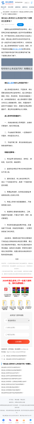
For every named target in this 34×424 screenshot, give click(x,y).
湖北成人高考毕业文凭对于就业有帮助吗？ (13, 384)
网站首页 (3, 7)
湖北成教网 (6, 12)
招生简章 (10, 7)
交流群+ (20, 24)
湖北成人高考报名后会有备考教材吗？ (16, 356)
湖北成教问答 (14, 12)
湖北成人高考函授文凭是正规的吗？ (11, 390)
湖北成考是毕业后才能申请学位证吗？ (11, 378)
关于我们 (11, 399)
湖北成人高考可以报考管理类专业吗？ (11, 376)
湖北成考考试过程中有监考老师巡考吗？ (12, 393)
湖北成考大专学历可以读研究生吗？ (16, 359)
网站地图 (17, 399)
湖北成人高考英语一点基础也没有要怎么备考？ (14, 381)
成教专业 (24, 7)
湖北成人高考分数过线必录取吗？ (10, 387)
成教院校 (17, 7)
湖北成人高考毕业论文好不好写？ (10, 373)
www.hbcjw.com (24, 349)
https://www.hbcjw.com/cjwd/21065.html (16, 351)
